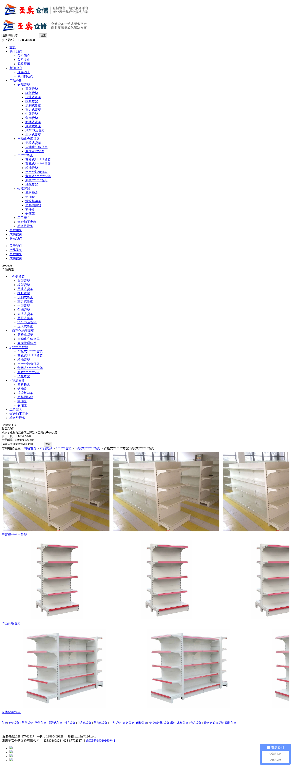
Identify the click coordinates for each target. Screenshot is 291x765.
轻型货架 (31, 93)
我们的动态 (25, 76)
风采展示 (23, 64)
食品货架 (196, 722)
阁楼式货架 (33, 122)
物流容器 (23, 188)
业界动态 (23, 72)
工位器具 (23, 217)
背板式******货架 (38, 159)
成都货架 (218, 722)
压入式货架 (33, 134)
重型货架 (31, 88)
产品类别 (16, 80)
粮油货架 (31, 167)
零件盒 (30, 209)
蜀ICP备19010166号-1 (100, 740)
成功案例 (16, 234)
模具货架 (31, 101)
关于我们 (16, 51)
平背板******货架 (14, 534)
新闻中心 (16, 68)
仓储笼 (30, 213)
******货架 (25, 155)
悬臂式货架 (33, 126)
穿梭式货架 (33, 143)
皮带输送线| (156, 722)
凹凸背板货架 (11, 623)
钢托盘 (30, 197)
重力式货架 (33, 109)
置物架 (208, 722)
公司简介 (23, 55)
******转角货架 (36, 172)
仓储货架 (23, 84)
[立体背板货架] (145, 668)
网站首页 (30, 448)
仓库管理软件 (34, 151)
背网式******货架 (38, 176)
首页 (13, 47)
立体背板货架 (11, 712)
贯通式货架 (33, 97)
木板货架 (182, 722)
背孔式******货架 (38, 163)
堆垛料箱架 (33, 201)
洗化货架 (31, 184)
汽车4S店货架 (35, 130)
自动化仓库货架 (28, 138)
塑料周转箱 (33, 205)
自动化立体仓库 (36, 147)
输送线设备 (25, 226)
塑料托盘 (31, 192)
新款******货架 (36, 180)
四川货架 (230, 722)
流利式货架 (33, 105)
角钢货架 (31, 118)
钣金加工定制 (26, 222)
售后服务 (16, 230)
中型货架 (31, 113)
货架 (4, 722)
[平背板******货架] (145, 492)
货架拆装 (169, 722)
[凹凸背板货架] (145, 579)
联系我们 (16, 238)
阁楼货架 (141, 722)
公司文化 (23, 59)
